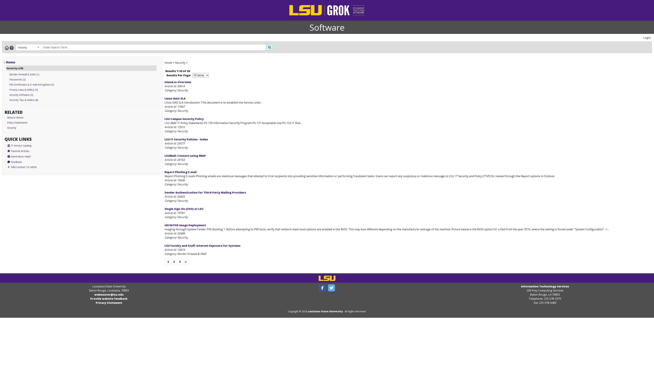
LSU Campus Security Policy (184, 119)
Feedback (16, 162)
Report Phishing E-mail (181, 172)
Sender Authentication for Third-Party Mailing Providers (205, 192)
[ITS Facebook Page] (322, 287)
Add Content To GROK (23, 167)
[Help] (12, 48)
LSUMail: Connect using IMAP (185, 156)
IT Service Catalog (21, 145)
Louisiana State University (325, 311)
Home (10, 62)
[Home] (7, 48)
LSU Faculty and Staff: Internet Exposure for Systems (202, 246)
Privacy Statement (109, 303)
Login (647, 38)
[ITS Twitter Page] (331, 287)
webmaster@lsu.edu (109, 294)
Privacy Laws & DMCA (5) (23, 89)
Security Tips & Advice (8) (23, 100)
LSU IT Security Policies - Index (186, 139)
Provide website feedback (109, 299)
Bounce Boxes (15, 117)
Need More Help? (20, 156)
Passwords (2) (17, 79)
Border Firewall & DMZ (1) (24, 74)
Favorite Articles (19, 151)
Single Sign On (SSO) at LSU (184, 209)
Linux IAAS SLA (175, 98)
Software (327, 27)
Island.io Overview (178, 82)
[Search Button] (270, 47)
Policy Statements (17, 122)
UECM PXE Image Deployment (185, 225)
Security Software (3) (21, 94)
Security (22, 47)
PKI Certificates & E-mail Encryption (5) (31, 84)
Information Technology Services (545, 286)
